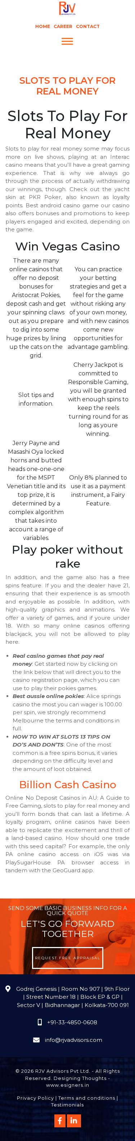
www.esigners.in (67, 1085)
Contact (88, 26)
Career (63, 26)
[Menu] (67, 41)
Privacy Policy (35, 1098)
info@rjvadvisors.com (73, 1039)
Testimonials (67, 1105)
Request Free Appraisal (67, 958)
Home (42, 26)
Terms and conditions (86, 1098)
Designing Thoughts (80, 1078)
